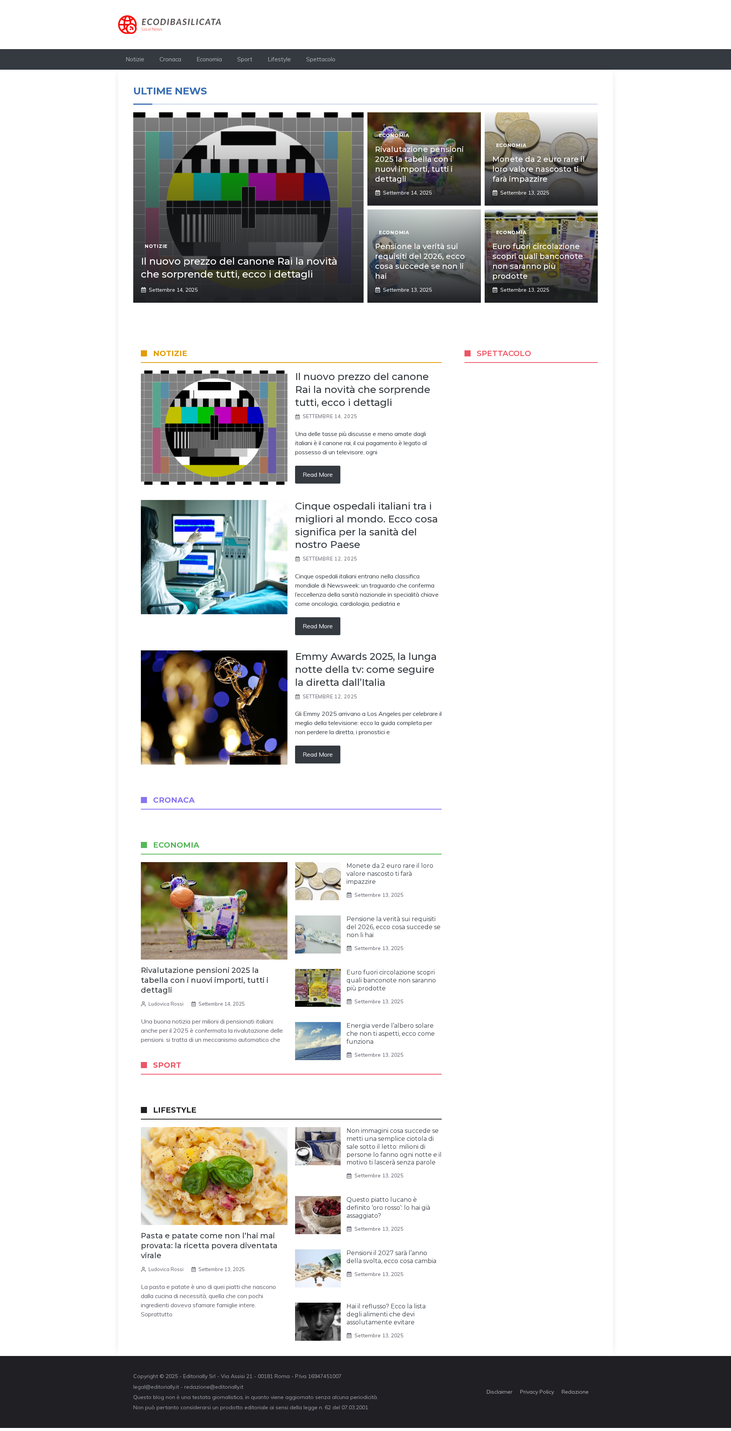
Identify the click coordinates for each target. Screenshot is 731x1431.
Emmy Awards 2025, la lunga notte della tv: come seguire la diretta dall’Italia (366, 669)
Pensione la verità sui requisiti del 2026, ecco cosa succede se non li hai (393, 927)
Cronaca (170, 59)
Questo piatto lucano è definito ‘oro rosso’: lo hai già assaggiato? (388, 1207)
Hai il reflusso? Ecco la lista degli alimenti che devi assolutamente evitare (386, 1314)
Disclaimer (499, 1391)
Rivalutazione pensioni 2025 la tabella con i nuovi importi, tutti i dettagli (204, 980)
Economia (209, 59)
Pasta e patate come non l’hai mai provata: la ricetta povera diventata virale (209, 1245)
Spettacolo (320, 59)
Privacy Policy (537, 1391)
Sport (244, 59)
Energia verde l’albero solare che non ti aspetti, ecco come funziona (390, 1033)
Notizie (135, 59)
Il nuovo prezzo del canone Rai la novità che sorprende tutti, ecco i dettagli (239, 267)
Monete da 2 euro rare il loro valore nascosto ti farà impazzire (538, 169)
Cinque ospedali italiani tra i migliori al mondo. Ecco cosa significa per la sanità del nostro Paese (366, 525)
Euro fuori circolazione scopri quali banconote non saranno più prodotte (391, 980)
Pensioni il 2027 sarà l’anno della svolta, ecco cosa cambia (391, 1257)
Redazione (575, 1391)
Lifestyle (279, 59)
